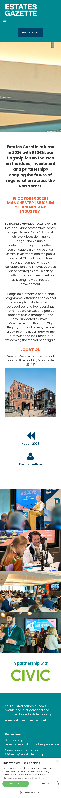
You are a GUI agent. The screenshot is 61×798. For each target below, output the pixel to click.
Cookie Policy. (38, 777)
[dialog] (30, 778)
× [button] (57, 761)
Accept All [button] (16, 783)
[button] (30, 792)
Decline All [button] (44, 783)
